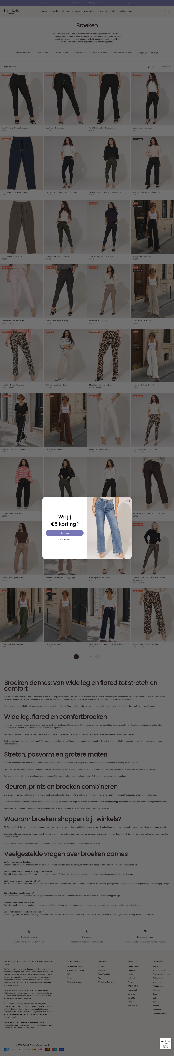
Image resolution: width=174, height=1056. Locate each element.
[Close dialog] (127, 501)
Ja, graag (65, 533)
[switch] (165, 1046)
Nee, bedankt (65, 540)
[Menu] (169, 1039)
